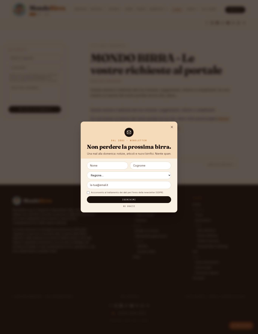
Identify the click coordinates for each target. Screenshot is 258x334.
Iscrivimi (129, 199)
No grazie (129, 206)
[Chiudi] (172, 127)
